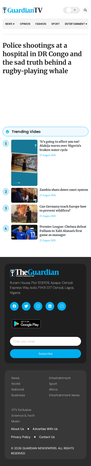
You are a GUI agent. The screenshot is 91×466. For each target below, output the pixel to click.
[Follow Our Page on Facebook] (14, 306)
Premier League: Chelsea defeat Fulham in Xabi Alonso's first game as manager (63, 231)
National (17, 389)
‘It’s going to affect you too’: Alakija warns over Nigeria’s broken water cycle (60, 146)
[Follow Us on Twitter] (26, 306)
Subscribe (45, 354)
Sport (55, 24)
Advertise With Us (45, 429)
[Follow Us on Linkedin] (50, 306)
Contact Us (47, 437)
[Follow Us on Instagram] (38, 306)
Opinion (25, 24)
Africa (53, 389)
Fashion (41, 24)
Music (15, 421)
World (15, 384)
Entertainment (75, 24)
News (9, 24)
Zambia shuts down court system (64, 190)
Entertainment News (64, 395)
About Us (17, 429)
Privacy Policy (20, 437)
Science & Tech (23, 415)
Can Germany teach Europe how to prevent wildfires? (63, 208)
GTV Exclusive (21, 410)
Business (18, 395)
